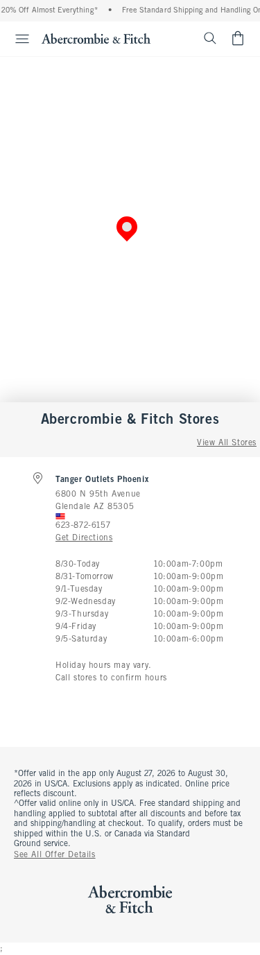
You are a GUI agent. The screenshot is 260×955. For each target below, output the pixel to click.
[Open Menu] (16, 38)
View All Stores (227, 443)
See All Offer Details (55, 855)
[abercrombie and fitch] (96, 38)
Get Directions (83, 538)
